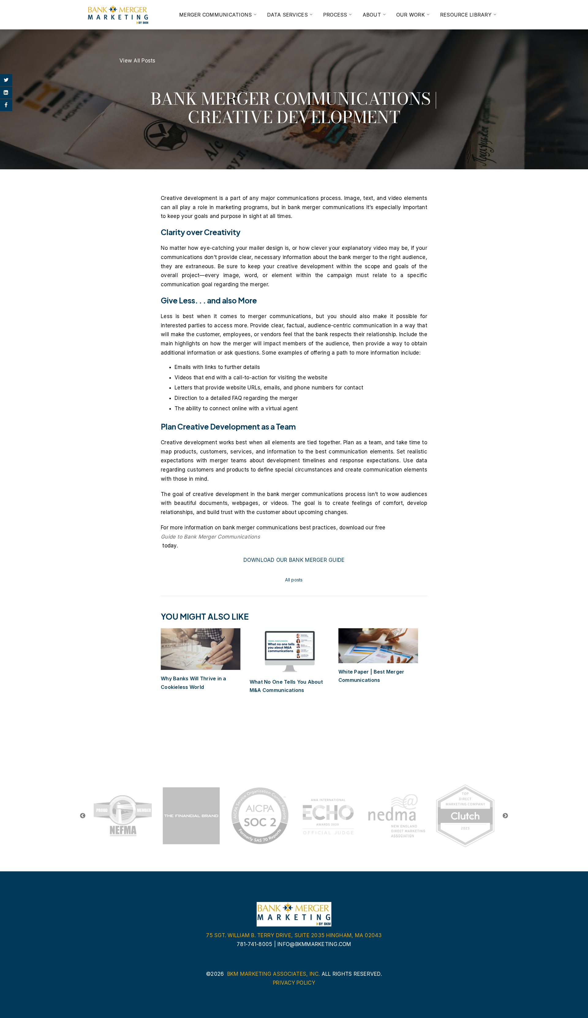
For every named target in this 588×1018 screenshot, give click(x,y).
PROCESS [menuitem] (335, 15)
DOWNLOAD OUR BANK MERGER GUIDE (294, 560)
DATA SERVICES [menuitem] (287, 15)
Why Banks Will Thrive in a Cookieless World (193, 682)
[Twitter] (6, 80)
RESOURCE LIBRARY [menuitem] (466, 15)
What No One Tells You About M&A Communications (286, 686)
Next (505, 816)
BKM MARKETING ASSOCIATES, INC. (273, 974)
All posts (294, 579)
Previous (83, 816)
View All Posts (137, 61)
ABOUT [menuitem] (372, 15)
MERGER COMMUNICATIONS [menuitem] (215, 15)
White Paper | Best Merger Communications (371, 676)
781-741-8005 (254, 944)
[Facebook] (6, 105)
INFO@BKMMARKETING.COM (314, 944)
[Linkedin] (6, 93)
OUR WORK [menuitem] (410, 15)
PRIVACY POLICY (294, 983)
